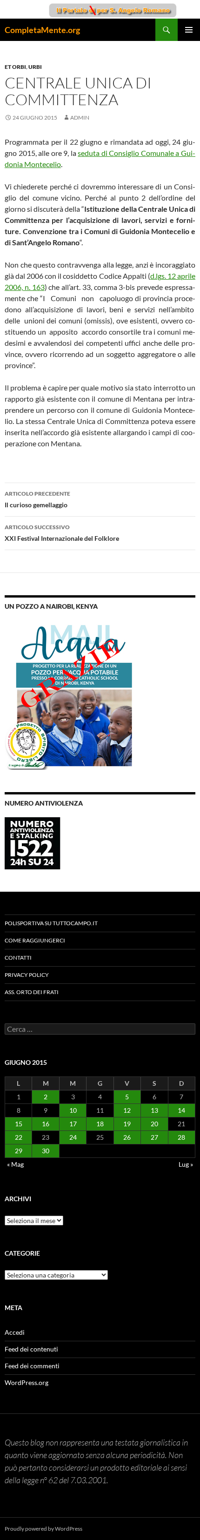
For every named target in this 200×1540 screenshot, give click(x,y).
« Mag (15, 1164)
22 (18, 1137)
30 (45, 1151)
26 (127, 1137)
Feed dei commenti (32, 1366)
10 (73, 1110)
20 (154, 1124)
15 (18, 1124)
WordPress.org (26, 1382)
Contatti (18, 957)
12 (127, 1110)
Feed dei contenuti (31, 1349)
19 (127, 1124)
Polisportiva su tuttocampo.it (51, 923)
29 (18, 1151)
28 (181, 1137)
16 (45, 1124)
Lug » (186, 1164)
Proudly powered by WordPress (43, 1528)
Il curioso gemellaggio (37, 499)
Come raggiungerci (35, 940)
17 (73, 1124)
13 (154, 1110)
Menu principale (189, 30)
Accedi (15, 1332)
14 (181, 1110)
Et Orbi (15, 66)
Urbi (35, 66)
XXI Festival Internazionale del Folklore (62, 533)
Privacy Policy (27, 974)
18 (100, 1124)
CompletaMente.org (42, 30)
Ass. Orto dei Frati (32, 992)
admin (79, 117)
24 (73, 1137)
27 (154, 1137)
